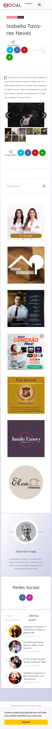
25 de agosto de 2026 (32, 636)
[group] (26, 222)
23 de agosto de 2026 (32, 682)
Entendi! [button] (26, 722)
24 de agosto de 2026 (32, 652)
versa (42, 48)
